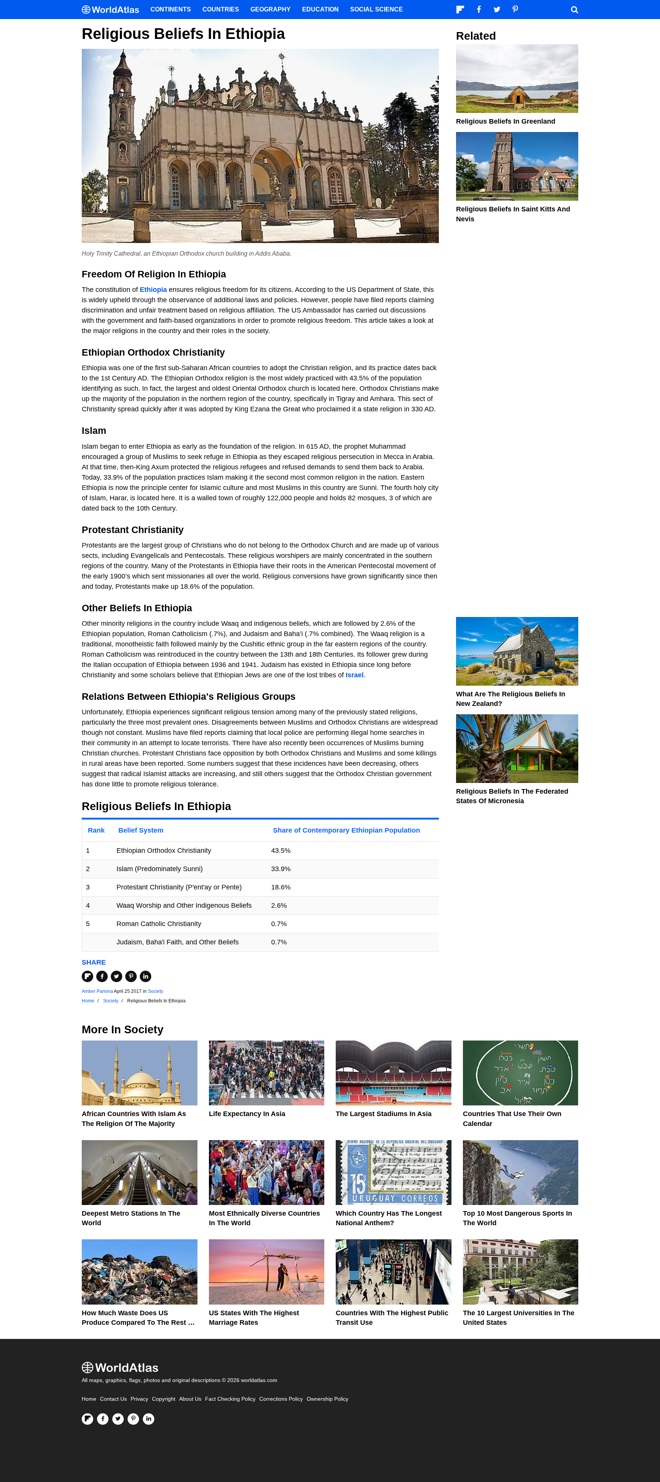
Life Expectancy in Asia (247, 1114)
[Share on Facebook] (102, 976)
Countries (220, 9)
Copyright (163, 1399)
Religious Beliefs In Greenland (505, 121)
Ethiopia (153, 289)
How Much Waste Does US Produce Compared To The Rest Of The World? (139, 1322)
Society (155, 991)
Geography (271, 9)
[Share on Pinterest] (131, 976)
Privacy (139, 1399)
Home (89, 1399)
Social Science (376, 9)
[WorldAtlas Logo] (113, 9)
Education (320, 9)
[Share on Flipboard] (87, 976)
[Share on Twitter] (116, 976)
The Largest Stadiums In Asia (384, 1114)
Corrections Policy (281, 1399)
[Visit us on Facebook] (102, 1419)
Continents (170, 9)
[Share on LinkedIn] (145, 976)
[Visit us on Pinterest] (133, 1419)
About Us (190, 1399)
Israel (355, 675)
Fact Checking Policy (230, 1399)
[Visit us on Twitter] (118, 1419)
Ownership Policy (327, 1399)
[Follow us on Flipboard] (87, 1419)
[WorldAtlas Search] (574, 9)
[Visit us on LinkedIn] (148, 1419)
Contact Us (113, 1399)
